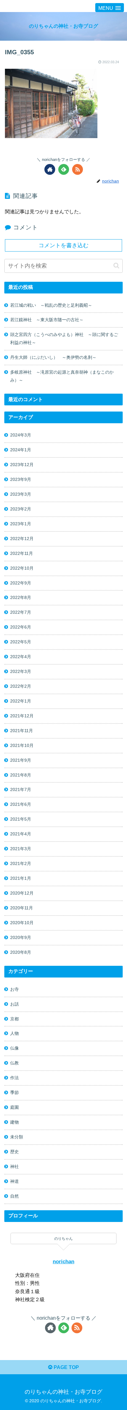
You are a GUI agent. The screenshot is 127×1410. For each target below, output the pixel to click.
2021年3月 (20, 848)
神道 (14, 1181)
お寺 (14, 989)
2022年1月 (20, 701)
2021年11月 (21, 730)
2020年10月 (22, 922)
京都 (14, 1018)
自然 (14, 1196)
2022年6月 (20, 627)
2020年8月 (20, 952)
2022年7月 (20, 612)
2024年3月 (20, 434)
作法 (14, 1077)
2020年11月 (21, 907)
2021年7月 (20, 789)
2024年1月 (20, 449)
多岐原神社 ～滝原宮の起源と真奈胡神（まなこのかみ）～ (62, 376)
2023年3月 (20, 494)
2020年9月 (20, 937)
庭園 (14, 1107)
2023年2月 (20, 508)
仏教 (14, 1062)
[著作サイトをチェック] (49, 169)
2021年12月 (22, 715)
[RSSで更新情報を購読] (77, 169)
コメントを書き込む (63, 245)
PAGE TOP (65, 1367)
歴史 (14, 1151)
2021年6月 (20, 804)
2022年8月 (20, 597)
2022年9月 (20, 582)
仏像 (14, 1048)
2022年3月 (20, 671)
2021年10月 (22, 745)
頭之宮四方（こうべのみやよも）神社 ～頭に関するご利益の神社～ (64, 338)
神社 (14, 1166)
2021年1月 (20, 878)
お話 (14, 1004)
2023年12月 (22, 464)
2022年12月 (22, 538)
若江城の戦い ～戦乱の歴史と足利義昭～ (51, 305)
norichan (63, 1261)
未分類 (16, 1136)
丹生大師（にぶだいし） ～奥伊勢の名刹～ (55, 357)
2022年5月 (20, 641)
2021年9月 (20, 760)
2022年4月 (20, 656)
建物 (14, 1122)
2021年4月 (20, 833)
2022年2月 (20, 686)
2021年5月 (20, 819)
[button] (116, 265)
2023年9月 (20, 479)
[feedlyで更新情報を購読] (63, 169)
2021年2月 (20, 863)
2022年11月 (21, 553)
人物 (14, 1033)
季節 (14, 1092)
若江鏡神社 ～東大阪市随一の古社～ (47, 319)
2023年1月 (20, 523)
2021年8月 (20, 775)
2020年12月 (22, 893)
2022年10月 (22, 568)
